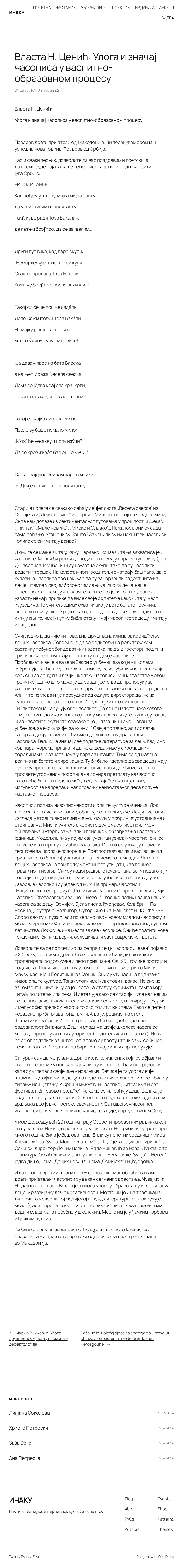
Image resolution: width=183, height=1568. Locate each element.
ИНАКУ (17, 12)
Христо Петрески (28, 1427)
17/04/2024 (166, 1428)
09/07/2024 (165, 1412)
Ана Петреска (24, 1458)
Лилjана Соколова (29, 1412)
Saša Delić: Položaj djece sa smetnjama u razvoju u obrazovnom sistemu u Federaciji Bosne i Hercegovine (126, 1338)
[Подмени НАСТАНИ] (75, 7)
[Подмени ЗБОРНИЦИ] (104, 7)
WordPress (166, 1556)
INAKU (35, 90)
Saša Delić (20, 1442)
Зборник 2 (51, 90)
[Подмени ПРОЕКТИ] (129, 7)
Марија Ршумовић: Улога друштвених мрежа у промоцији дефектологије (38, 1338)
